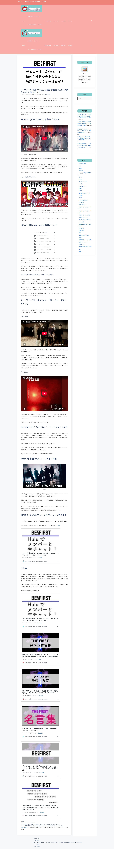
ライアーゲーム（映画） (85, 215)
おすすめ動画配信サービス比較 (34, 24)
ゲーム (80, 188)
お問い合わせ (37, 846)
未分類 (80, 237)
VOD (80, 166)
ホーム (22, 827)
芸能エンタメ (82, 244)
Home (23, 21)
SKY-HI (28, 823)
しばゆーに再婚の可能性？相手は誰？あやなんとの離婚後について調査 (84, 123)
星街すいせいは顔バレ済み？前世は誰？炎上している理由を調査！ (84, 138)
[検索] (113, 424)
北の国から (81, 228)
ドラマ (80, 198)
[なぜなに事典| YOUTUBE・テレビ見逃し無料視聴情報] (31, 9)
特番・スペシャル (83, 242)
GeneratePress (78, 842)
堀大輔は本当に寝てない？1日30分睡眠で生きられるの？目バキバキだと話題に (84, 116)
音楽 (23, 821)
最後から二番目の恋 (84, 235)
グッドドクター (83, 186)
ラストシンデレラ (83, 217)
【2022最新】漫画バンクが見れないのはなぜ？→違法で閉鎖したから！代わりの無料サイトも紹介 (42, 825)
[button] (91, 21)
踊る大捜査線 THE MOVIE (85, 246)
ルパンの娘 (81, 222)
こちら (58, 525)
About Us (63, 21)
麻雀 (80, 251)
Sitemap (70, 21)
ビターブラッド (83, 204)
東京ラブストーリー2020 (85, 240)
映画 (80, 233)
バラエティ (81, 202)
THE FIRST (33, 823)
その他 (80, 177)
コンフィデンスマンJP (84, 193)
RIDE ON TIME (82, 163)
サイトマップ (37, 838)
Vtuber (80, 168)
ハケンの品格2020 (83, 200)
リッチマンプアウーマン (85, 219)
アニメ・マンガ (83, 181)
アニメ (80, 179)
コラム (80, 191)
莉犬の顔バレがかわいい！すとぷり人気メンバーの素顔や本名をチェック (84, 130)
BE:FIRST (24, 823)
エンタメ (81, 184)
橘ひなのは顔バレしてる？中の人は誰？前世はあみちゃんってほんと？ (84, 145)
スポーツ (81, 195)
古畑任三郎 (81, 230)
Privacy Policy (48, 21)
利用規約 (37, 840)
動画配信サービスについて (34, 16)
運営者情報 (37, 844)
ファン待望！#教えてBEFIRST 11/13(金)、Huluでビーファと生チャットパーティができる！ (41, 824)
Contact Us (56, 21)
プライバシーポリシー (37, 842)
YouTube (81, 170)
